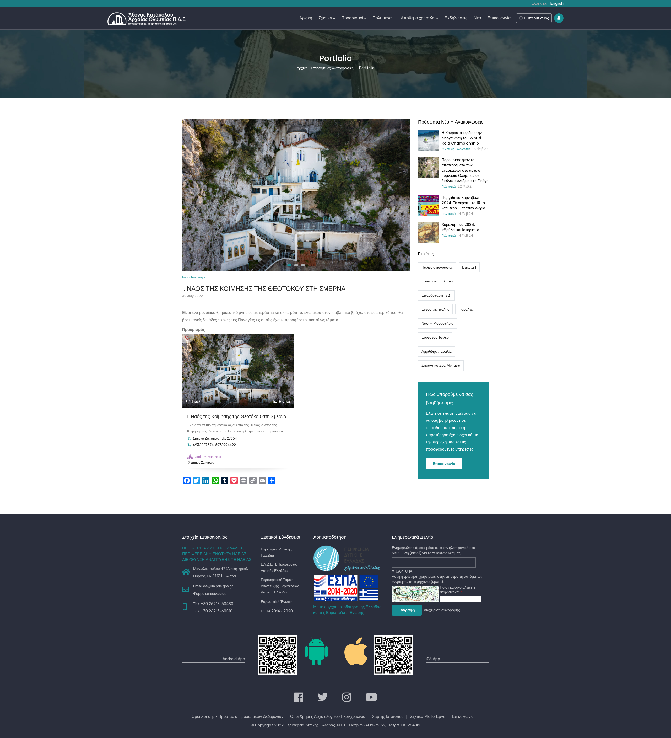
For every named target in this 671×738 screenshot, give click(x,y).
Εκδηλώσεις (456, 18)
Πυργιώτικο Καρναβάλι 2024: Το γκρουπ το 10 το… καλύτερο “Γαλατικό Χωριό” (464, 203)
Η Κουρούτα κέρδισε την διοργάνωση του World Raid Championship (462, 138)
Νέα (477, 18)
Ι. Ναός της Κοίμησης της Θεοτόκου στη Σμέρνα (236, 416)
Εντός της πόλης (435, 309)
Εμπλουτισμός (536, 18)
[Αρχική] (146, 17)
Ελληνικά (539, 3)
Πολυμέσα (382, 18)
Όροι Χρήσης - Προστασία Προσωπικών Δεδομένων (237, 716)
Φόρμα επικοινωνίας (209, 593)
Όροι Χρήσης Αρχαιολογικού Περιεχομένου (327, 716)
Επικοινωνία (499, 18)
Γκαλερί (198, 401)
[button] (289, 265)
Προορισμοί (352, 18)
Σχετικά (325, 18)
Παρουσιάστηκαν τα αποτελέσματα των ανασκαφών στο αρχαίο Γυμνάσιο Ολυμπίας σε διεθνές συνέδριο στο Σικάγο (465, 170)
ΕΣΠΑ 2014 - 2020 (277, 611)
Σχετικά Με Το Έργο (427, 716)
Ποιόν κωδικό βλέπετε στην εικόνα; (457, 589)
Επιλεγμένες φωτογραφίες (332, 68)
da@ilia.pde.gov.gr (218, 586)
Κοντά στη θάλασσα (437, 281)
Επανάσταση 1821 (436, 295)
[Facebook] (298, 698)
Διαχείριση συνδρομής (442, 610)
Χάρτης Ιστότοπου (387, 716)
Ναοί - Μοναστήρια (194, 277)
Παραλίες (466, 309)
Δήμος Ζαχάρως (202, 462)
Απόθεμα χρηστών (418, 18)
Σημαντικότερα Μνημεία (440, 365)
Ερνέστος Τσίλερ (435, 337)
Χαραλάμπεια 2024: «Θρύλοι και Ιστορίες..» (460, 227)
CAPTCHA (404, 571)
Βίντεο (284, 401)
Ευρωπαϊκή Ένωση (277, 602)
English (557, 3)
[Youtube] (371, 698)
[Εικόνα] (296, 122)
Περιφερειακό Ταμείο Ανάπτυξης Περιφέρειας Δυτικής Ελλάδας (280, 586)
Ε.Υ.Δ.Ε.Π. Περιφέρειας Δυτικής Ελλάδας (279, 567)
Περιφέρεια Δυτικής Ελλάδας (276, 552)
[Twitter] (322, 698)
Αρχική (305, 18)
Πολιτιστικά (449, 186)
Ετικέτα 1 (469, 267)
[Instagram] (346, 698)
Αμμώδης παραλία (436, 351)
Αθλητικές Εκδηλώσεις (456, 149)
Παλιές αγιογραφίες (437, 267)
